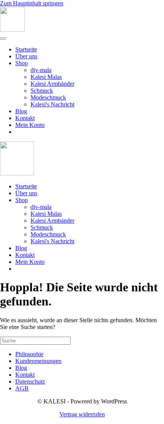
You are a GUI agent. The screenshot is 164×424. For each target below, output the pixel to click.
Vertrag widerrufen (82, 414)
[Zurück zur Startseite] (12, 29)
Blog (21, 111)
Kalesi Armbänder (52, 83)
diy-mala (41, 70)
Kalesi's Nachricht (52, 104)
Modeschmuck (48, 97)
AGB (22, 388)
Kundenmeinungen (38, 361)
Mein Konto (30, 125)
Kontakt (25, 118)
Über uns (26, 56)
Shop (21, 63)
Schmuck (42, 90)
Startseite (26, 49)
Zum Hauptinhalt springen (31, 3)
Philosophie (29, 354)
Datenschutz (30, 381)
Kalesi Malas (46, 77)
